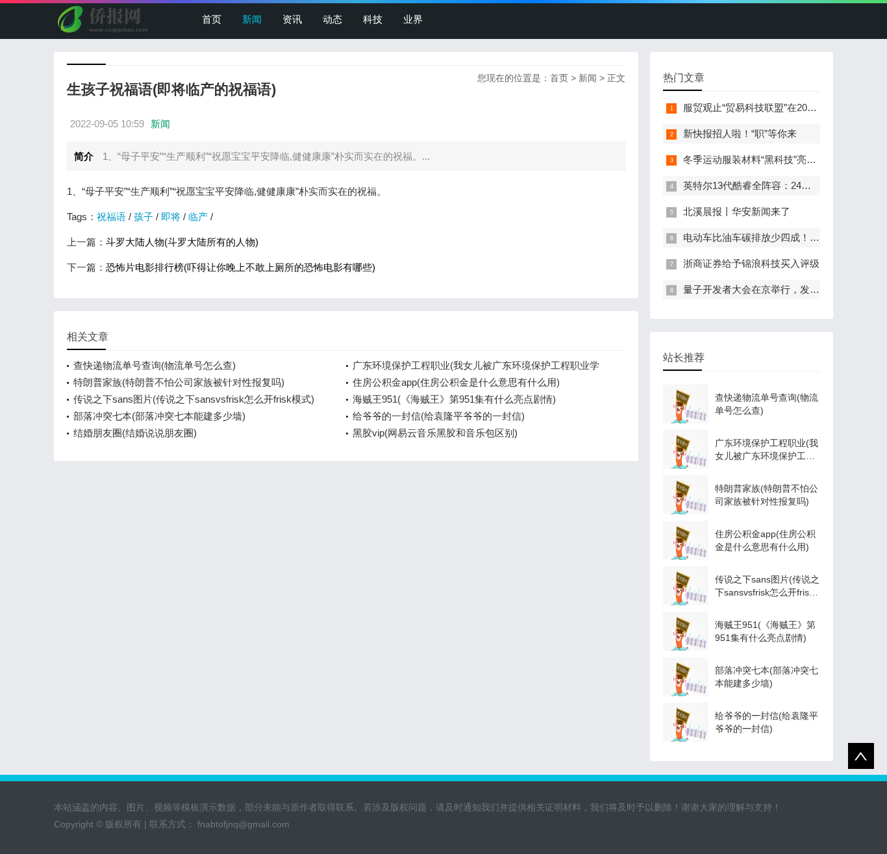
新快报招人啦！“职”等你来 (740, 133)
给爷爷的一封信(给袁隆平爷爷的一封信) (439, 415)
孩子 (143, 216)
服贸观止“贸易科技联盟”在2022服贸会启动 (774, 107)
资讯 (292, 19)
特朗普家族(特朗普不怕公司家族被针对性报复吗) (178, 382)
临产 (198, 216)
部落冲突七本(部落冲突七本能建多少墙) (159, 415)
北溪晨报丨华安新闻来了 (736, 211)
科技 (372, 19)
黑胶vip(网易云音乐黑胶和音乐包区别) (435, 432)
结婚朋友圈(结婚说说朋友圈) (135, 432)
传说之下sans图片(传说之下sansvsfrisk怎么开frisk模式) (193, 399)
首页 (211, 19)
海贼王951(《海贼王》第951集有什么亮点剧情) (454, 399)
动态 (332, 19)
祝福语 (111, 216)
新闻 (252, 19)
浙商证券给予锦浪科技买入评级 (751, 263)
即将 (171, 216)
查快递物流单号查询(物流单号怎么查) (154, 365)
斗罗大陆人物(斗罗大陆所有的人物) (182, 241)
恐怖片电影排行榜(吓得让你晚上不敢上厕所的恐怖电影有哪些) (240, 267)
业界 (413, 19)
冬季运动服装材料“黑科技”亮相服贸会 (764, 159)
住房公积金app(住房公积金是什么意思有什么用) (456, 382)
